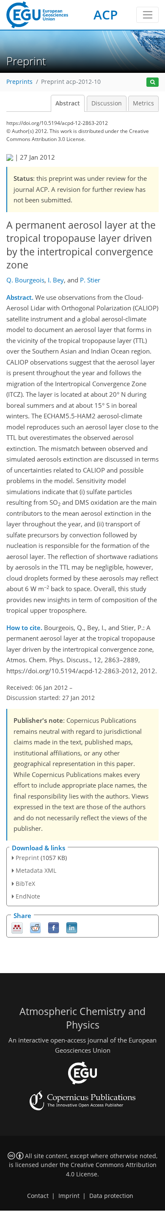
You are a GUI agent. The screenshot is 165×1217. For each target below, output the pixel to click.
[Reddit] (35, 927)
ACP (106, 14)
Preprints (19, 82)
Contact (38, 1196)
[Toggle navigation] (147, 15)
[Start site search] (152, 82)
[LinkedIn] (71, 927)
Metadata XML (36, 870)
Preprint (27, 858)
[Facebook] (53, 927)
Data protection (111, 1196)
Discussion (106, 103)
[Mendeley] (17, 927)
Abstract (67, 103)
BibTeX (25, 884)
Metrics (143, 103)
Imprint (69, 1196)
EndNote (28, 896)
